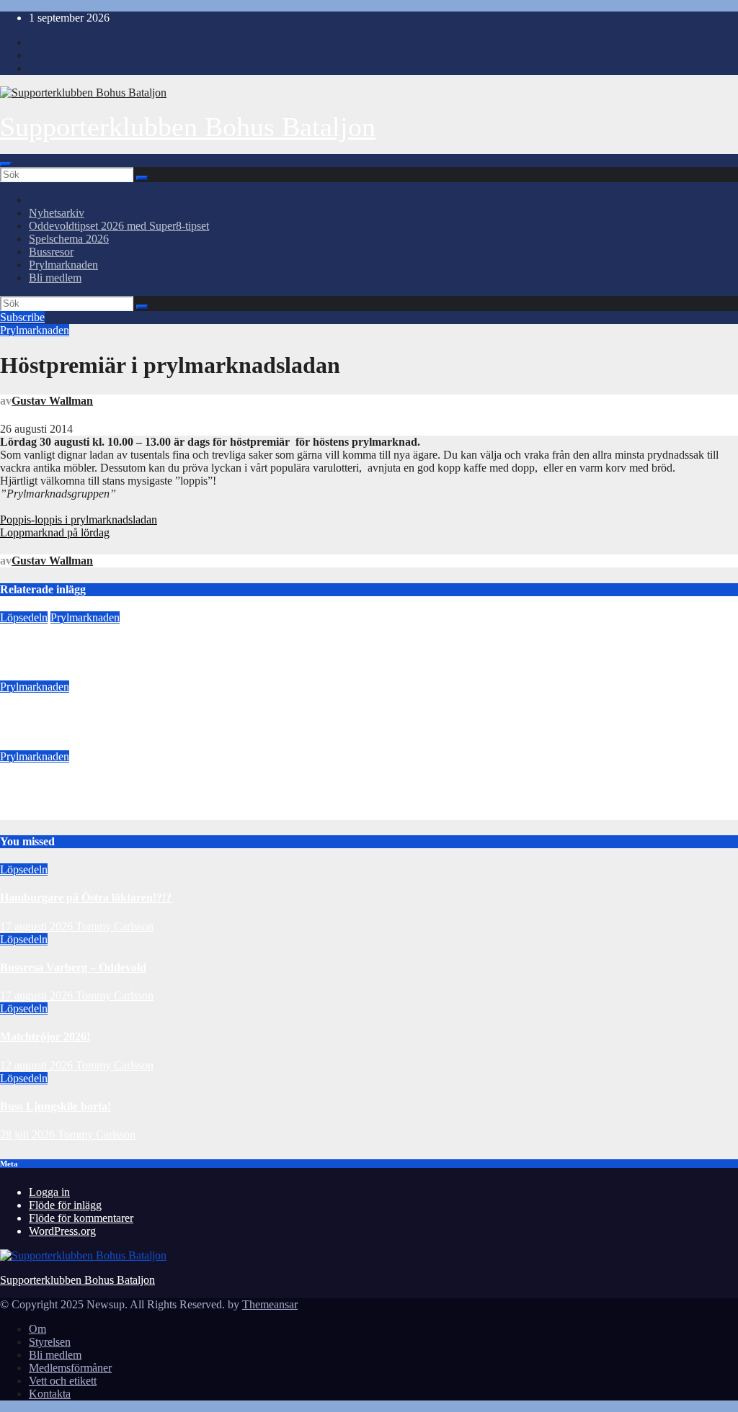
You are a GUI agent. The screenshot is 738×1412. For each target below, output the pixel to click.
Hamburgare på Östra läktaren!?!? (86, 897)
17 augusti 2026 (38, 926)
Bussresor (51, 252)
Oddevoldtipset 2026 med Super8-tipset (119, 226)
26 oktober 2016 (37, 813)
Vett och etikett (63, 1381)
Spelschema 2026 (69, 239)
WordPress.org (62, 1231)
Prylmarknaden (63, 264)
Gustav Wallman (52, 401)
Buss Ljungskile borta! (55, 1106)
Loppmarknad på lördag (55, 532)
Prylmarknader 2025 (51, 645)
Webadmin (113, 743)
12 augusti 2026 (38, 1065)
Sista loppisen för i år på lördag (76, 715)
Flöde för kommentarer (81, 1218)
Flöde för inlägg (65, 1205)
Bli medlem (55, 277)
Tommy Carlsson (115, 926)
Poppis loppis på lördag (57, 784)
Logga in (49, 1192)
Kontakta (50, 1394)
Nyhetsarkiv (56, 213)
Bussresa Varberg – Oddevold (73, 967)
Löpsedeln (24, 617)
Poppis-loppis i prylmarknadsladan (78, 519)
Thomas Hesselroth (108, 673)
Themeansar (270, 1304)
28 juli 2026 (29, 1134)
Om (37, 1329)
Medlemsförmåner (70, 1368)
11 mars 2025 (30, 673)
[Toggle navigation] (6, 164)
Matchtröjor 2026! (45, 1036)
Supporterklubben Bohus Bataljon (187, 127)
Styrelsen (50, 1342)
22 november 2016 (43, 743)
